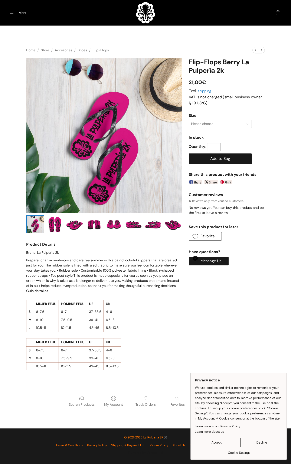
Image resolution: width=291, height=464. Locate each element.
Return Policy (159, 445)
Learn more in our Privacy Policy (217, 426)
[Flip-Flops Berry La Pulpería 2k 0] (35, 224)
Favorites (177, 404)
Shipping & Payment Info (128, 445)
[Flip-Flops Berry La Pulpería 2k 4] (114, 224)
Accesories (63, 50)
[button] (146, 12)
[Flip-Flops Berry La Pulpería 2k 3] (94, 224)
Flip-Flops (101, 50)
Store (45, 50)
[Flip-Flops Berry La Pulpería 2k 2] (75, 224)
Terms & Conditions (69, 445)
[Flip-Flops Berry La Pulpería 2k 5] (134, 224)
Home (30, 50)
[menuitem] (256, 50)
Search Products (82, 404)
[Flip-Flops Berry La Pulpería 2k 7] (173, 224)
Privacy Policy (97, 445)
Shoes (82, 50)
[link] (239, 451)
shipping (204, 91)
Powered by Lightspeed (145, 452)
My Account (113, 404)
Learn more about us (209, 431)
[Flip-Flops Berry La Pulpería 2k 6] (153, 224)
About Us (179, 445)
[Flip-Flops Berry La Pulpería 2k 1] (55, 224)
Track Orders (145, 404)
